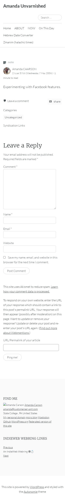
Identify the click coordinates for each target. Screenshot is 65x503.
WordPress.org (19, 421)
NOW (31, 28)
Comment (10, 166)
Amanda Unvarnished (24, 5)
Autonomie (31, 491)
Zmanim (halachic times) (18, 42)
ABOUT (19, 28)
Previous (8, 447)
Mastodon (43, 417)
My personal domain (14, 417)
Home (7, 28)
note (10, 62)
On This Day (46, 28)
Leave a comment (18, 101)
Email (7, 229)
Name (7, 214)
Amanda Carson (33, 404)
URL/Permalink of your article (21, 340)
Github (7, 421)
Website (8, 243)
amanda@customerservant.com (20, 409)
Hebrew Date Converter (18, 35)
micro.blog (31, 417)
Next (5, 455)
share (56, 101)
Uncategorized (13, 117)
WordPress (37, 487)
